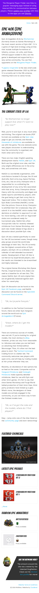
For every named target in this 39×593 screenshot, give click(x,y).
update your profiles (21, 11)
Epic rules (29, 137)
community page (12, 421)
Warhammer (29, 39)
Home (28, 23)
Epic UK (32, 161)
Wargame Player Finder (26, 63)
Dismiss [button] (28, 13)
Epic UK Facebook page (11, 289)
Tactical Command (25, 351)
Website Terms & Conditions (28, 585)
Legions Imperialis (10, 68)
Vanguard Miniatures (10, 372)
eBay (27, 338)
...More (4, 506)
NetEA (21, 161)
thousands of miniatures (11, 142)
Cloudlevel (33, 587)
